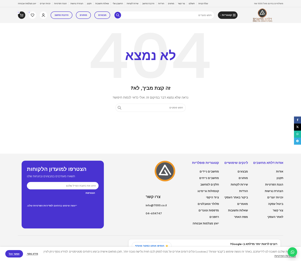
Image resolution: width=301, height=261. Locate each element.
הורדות (243, 191)
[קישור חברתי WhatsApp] (297, 134)
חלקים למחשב (209, 184)
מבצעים (102, 15)
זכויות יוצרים (275, 197)
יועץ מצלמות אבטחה (206, 223)
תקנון (280, 178)
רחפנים (214, 217)
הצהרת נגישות (274, 191)
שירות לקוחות (239, 184)
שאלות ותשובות (238, 210)
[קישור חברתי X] (297, 127)
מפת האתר (241, 217)
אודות (279, 171)
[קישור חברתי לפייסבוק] (297, 120)
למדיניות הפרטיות (43, 205)
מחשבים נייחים (209, 178)
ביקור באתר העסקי (236, 197)
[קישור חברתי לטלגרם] (297, 141)
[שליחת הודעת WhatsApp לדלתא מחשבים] (292, 252)
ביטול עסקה (275, 204)
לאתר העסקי (275, 217)
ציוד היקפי (212, 197)
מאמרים (242, 204)
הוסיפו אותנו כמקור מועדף (151, 246)
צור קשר (278, 210)
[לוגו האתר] (262, 15)
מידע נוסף (32, 253)
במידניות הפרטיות (285, 256)
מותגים (83, 15)
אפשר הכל (14, 254)
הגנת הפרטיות (274, 184)
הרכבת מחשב (61, 15)
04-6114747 (154, 213)
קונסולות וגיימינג (208, 191)
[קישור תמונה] (166, 171)
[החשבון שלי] (43, 15)
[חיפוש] (117, 15)
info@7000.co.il (156, 205)
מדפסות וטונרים (209, 210)
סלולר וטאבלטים (208, 204)
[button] (228, 15)
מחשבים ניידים (209, 171)
